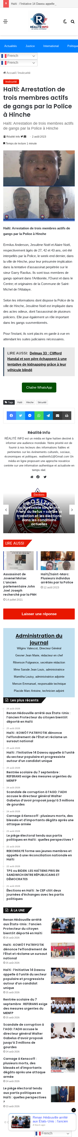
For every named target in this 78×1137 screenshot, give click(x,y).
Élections (39, 494)
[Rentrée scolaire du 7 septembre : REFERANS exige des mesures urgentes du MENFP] (63, 1005)
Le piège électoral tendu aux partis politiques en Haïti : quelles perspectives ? (24, 1095)
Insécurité (24, 72)
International (51, 46)
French (12, 56)
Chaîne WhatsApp (39, 387)
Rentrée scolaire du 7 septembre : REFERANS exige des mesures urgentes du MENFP (25, 1006)
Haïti (19, 402)
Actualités (10, 46)
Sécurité (42, 402)
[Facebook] (39, 477)
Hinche (30, 402)
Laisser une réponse (39, 614)
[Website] (33, 477)
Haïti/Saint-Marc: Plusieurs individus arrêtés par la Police (57, 578)
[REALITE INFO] (39, 21)
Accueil (11, 72)
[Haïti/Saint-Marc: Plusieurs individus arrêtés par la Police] (58, 560)
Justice (30, 46)
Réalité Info (13, 136)
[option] (39, 509)
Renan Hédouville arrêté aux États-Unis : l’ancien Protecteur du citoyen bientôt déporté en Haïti (22, 926)
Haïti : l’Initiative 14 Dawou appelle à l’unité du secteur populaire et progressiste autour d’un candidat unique (25, 979)
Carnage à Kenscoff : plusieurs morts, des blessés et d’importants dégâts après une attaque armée (24, 1068)
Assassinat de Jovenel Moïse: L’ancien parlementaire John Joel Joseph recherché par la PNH (19, 584)
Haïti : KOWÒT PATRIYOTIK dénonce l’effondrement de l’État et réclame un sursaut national (25, 951)
